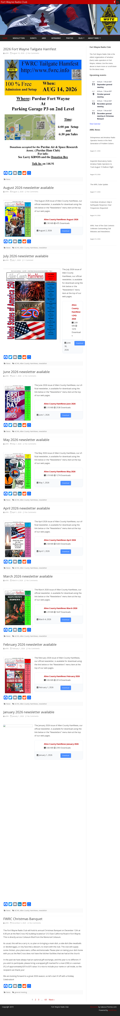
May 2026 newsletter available (26, 439)
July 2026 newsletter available (25, 256)
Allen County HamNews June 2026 (59, 403)
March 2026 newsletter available (28, 576)
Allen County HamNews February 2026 (62, 676)
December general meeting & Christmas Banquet (105, 116)
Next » (51, 999)
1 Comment (28, 260)
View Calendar (95, 124)
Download (65, 231)
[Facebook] (114, 2)
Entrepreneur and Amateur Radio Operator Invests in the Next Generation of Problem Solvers (102, 140)
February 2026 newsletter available (29, 644)
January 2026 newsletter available (28, 712)
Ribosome (94, 1007)
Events (33, 38)
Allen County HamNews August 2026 (61, 219)
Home (4, 38)
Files (81, 38)
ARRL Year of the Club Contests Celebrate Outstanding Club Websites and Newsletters (102, 228)
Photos (69, 38)
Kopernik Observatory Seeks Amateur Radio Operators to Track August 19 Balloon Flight (101, 164)
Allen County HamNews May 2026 (59, 471)
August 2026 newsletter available (28, 187)
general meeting (21, 992)
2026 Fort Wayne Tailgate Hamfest (29, 49)
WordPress (112, 1010)
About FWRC (93, 38)
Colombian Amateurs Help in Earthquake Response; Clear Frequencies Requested (101, 205)
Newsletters (19, 38)
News (8, 179)
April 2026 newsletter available (26, 508)
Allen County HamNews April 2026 (60, 540)
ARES (44, 38)
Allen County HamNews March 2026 (60, 608)
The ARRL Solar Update (99, 184)
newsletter (43, 248)
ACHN (17, 248)
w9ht (7, 53)
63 (46, 999)
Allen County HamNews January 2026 (61, 744)
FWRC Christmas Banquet (22, 919)
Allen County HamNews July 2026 (76, 312)
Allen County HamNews (29, 248)
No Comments (33, 53)
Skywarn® (56, 38)
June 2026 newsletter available (26, 371)
